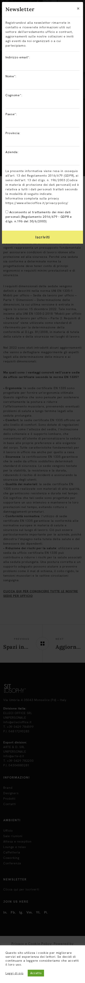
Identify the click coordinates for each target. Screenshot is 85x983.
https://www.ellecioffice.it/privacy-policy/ (36, 203)
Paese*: (11, 114)
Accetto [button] (35, 973)
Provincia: (12, 133)
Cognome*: (13, 95)
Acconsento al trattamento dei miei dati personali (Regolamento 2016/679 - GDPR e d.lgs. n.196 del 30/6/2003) (38, 216)
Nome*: (10, 76)
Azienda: (12, 152)
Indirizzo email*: (17, 57)
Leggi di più (14, 973)
